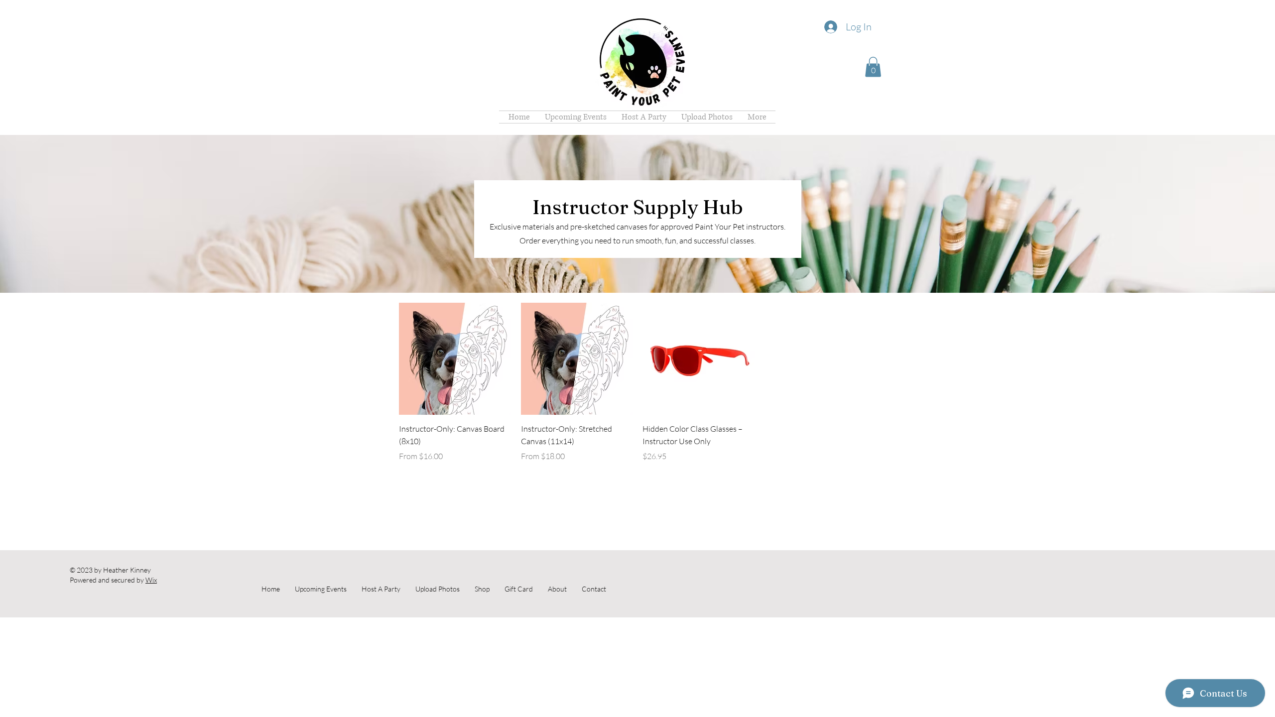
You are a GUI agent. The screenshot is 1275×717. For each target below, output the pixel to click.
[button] (873, 67)
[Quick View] (455, 359)
